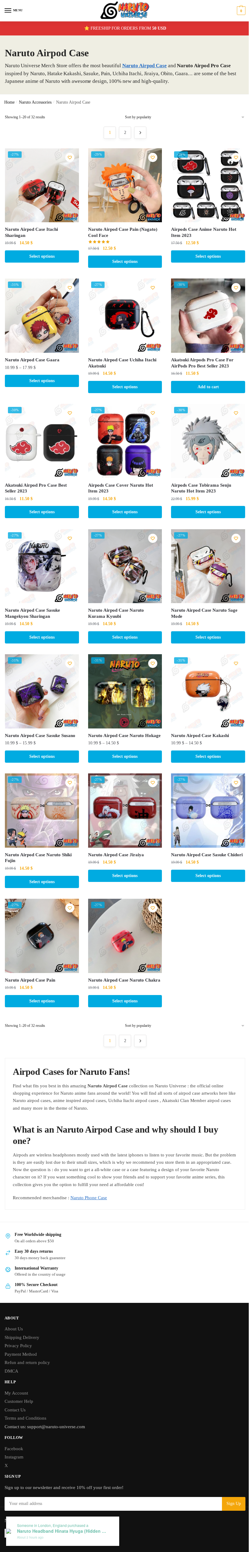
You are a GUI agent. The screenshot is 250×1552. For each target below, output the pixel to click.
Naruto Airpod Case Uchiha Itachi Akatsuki (122, 362)
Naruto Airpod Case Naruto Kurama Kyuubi (116, 613)
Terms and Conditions (25, 1418)
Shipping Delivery (22, 1337)
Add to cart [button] (208, 387)
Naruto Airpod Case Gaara (32, 359)
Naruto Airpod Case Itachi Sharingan (31, 232)
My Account (16, 1393)
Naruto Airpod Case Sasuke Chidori (207, 854)
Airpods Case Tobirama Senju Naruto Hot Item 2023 (201, 488)
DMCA (11, 1371)
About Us (14, 1328)
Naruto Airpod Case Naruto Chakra (124, 980)
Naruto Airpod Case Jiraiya (116, 854)
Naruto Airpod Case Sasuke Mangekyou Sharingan (32, 613)
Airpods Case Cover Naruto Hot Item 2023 (120, 488)
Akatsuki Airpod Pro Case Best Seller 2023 (36, 488)
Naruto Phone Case (88, 1197)
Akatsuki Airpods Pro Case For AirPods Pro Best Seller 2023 (202, 362)
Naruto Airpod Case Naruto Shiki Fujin (38, 857)
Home (9, 102)
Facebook (14, 1448)
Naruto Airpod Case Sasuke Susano (40, 735)
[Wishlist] (69, 157)
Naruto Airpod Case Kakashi (200, 735)
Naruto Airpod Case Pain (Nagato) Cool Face (122, 232)
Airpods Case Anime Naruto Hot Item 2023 (203, 232)
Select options (42, 256)
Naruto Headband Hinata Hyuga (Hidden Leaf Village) (63, 1531)
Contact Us (15, 1409)
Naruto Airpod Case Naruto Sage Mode (204, 613)
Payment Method (21, 1354)
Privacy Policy (18, 1345)
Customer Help (19, 1401)
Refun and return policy (27, 1362)
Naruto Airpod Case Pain (30, 980)
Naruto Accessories (35, 102)
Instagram (14, 1456)
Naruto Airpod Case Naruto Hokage (124, 735)
